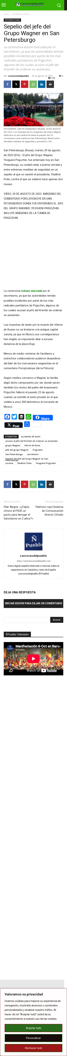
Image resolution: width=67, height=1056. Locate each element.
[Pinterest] (24, 84)
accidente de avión (30, 436)
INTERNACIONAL (21, 14)
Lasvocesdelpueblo (18, 75)
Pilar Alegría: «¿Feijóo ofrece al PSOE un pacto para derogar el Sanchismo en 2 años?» (18, 512)
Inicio (6, 14)
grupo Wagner (12, 445)
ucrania (9, 463)
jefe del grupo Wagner (17, 449)
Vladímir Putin (24, 463)
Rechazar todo (33, 1048)
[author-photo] (33, 550)
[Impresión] (50, 84)
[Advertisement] (32, 742)
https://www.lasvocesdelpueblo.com (33, 561)
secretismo (33, 454)
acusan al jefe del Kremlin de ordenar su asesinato (31, 441)
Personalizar (33, 1038)
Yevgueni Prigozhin (46, 463)
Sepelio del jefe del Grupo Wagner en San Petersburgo (26, 459)
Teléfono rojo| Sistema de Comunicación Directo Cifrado (49, 510)
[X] (16, 84)
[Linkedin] (41, 84)
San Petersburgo (14, 454)
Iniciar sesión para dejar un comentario (33, 603)
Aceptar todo (33, 1028)
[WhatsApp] (33, 84)
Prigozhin (38, 449)
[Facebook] (7, 84)
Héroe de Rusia (32, 445)
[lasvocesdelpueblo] (31, 4)
